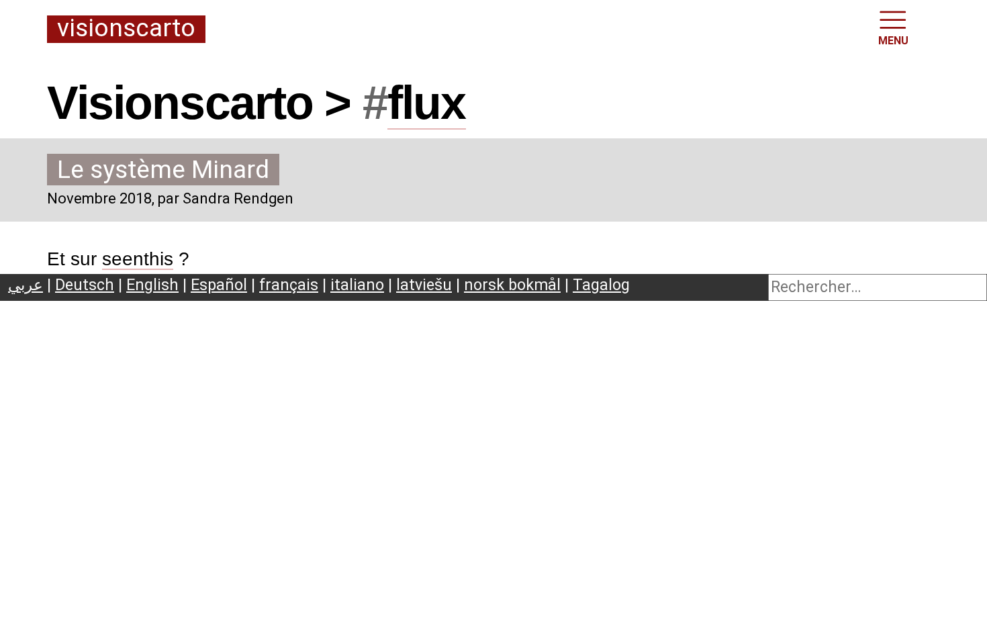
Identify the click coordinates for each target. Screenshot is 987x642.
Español (219, 284)
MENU (893, 40)
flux (426, 103)
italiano (357, 284)
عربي (25, 284)
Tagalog (601, 284)
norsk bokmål (512, 284)
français (288, 284)
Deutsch (84, 284)
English (152, 284)
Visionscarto (126, 28)
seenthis (137, 258)
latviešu (424, 284)
